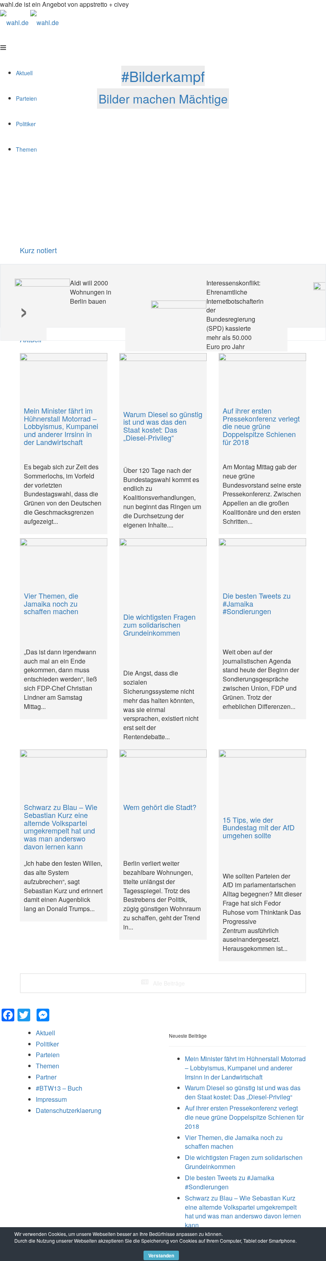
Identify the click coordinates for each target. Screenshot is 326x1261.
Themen (47, 1065)
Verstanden (161, 1255)
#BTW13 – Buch (59, 1088)
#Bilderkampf (163, 76)
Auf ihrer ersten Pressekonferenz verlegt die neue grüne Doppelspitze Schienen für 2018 (244, 1117)
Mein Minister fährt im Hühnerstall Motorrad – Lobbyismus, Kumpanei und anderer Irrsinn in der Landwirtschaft (245, 1067)
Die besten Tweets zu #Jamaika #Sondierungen (229, 1182)
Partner (46, 1076)
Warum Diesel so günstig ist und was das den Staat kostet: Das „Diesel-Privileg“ (243, 1092)
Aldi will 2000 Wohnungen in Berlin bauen (90, 292)
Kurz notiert (38, 250)
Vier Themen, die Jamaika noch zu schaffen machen (234, 1142)
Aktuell (45, 1032)
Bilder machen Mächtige (163, 98)
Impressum (51, 1099)
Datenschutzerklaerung (68, 1110)
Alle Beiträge (168, 983)
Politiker (47, 1043)
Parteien (48, 1054)
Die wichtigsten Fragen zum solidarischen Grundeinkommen (244, 1162)
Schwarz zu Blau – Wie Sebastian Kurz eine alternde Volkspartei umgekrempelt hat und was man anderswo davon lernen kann (243, 1211)
